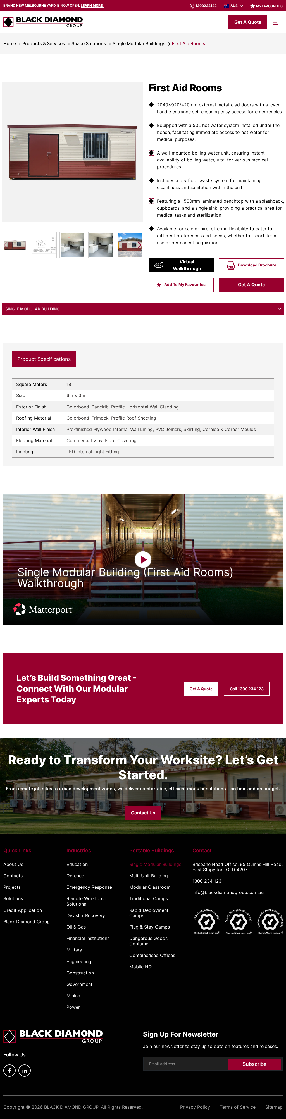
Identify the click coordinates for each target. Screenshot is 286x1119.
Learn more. (92, 5)
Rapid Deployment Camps (148, 913)
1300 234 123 (206, 881)
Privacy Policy (195, 1107)
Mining (73, 995)
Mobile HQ (140, 966)
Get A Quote (251, 284)
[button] (139, 245)
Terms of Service (238, 1107)
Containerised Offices (152, 955)
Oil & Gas (76, 927)
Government (79, 984)
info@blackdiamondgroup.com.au (228, 892)
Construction (80, 973)
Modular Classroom (150, 887)
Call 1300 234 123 (247, 688)
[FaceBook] (9, 1070)
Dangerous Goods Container (148, 941)
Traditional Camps (148, 898)
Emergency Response (89, 887)
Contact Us (143, 813)
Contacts (13, 875)
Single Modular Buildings (139, 43)
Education (77, 864)
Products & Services (43, 43)
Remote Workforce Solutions (86, 901)
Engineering (78, 961)
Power (73, 1007)
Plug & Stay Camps (149, 927)
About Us (13, 864)
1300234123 (206, 6)
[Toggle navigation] (276, 22)
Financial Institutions (87, 938)
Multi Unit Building (148, 875)
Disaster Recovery (85, 915)
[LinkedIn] (24, 1070)
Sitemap (274, 1107)
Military (74, 950)
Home (9, 43)
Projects (12, 887)
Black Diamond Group (26, 921)
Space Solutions (89, 43)
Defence (75, 875)
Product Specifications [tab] (44, 359)
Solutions (13, 898)
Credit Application (22, 910)
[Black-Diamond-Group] (43, 22)
